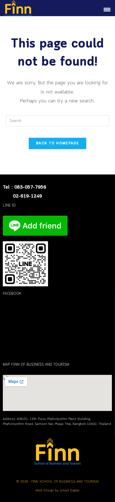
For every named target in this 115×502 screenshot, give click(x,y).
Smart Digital (69, 490)
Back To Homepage (57, 143)
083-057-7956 (30, 187)
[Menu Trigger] (107, 10)
